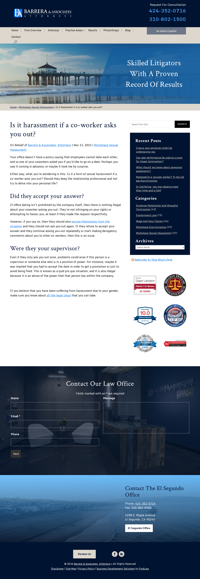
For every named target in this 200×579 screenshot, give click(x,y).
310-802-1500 (167, 19)
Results (92, 30)
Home (14, 30)
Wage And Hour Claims (149, 221)
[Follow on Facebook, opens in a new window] (115, 554)
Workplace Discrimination (151, 227)
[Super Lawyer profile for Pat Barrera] (145, 293)
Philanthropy (111, 30)
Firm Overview (33, 30)
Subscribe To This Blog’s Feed (153, 259)
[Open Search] (15, 41)
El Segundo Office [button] (139, 528)
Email (15, 416)
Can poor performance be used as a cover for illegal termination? (159, 159)
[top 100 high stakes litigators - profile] (175, 326)
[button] (197, 556)
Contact (16, 37)
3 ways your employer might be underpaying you (154, 150)
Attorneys (53, 30)
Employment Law (146, 215)
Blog (127, 30)
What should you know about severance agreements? (159, 169)
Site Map (71, 569)
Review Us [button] (84, 554)
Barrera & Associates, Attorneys (49, 145)
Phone (15, 434)
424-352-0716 (167, 11)
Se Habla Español (166, 31)
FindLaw (144, 569)
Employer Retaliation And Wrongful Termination (157, 207)
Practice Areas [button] (73, 30)
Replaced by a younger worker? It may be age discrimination (160, 179)
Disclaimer (57, 569)
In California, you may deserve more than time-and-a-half (157, 188)
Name (15, 398)
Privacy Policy (86, 569)
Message (109, 398)
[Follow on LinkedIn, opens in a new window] (121, 554)
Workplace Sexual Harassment (154, 233)
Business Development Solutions (116, 569)
